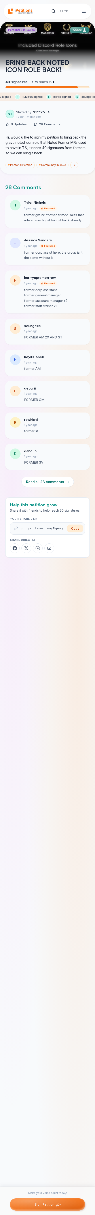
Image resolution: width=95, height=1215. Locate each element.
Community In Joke (52, 165)
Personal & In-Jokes (21, 30)
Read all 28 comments (47, 482)
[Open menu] (84, 11)
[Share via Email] (49, 548)
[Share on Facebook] (15, 548)
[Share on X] (26, 548)
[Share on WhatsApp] (38, 548)
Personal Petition (20, 165)
